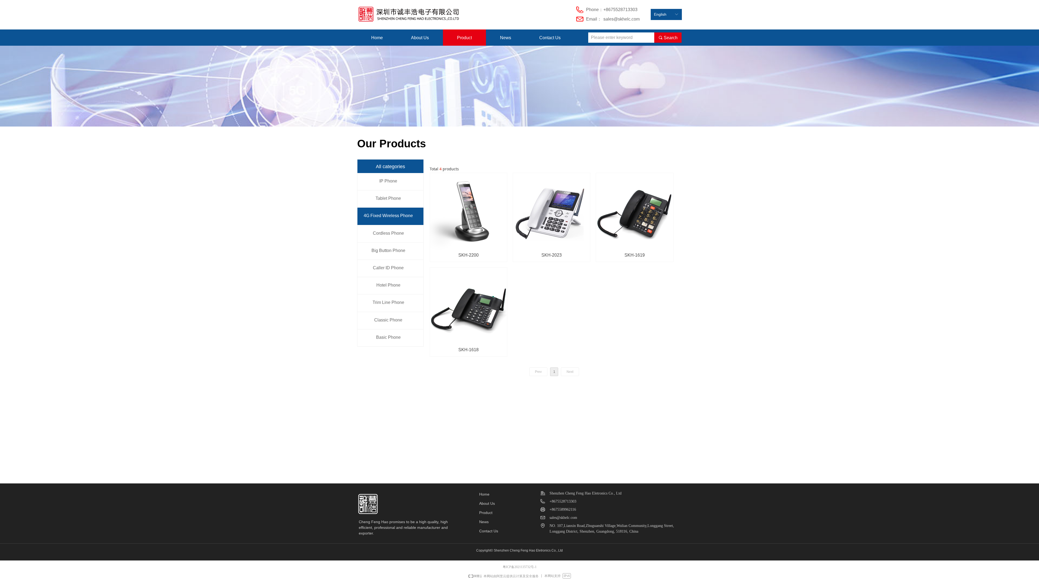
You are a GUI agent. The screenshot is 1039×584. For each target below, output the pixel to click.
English (660, 14)
